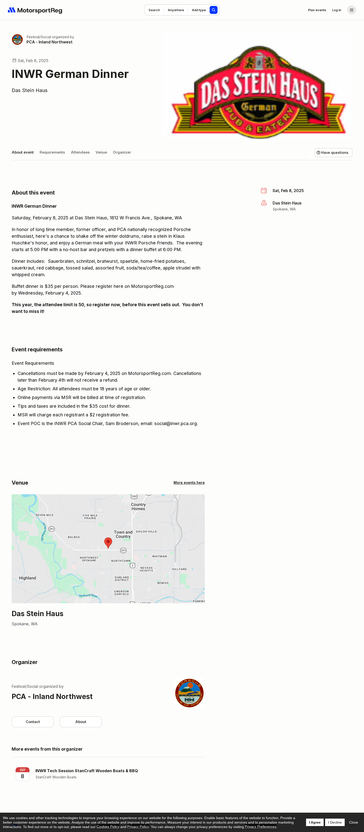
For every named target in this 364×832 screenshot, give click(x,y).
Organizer (122, 152)
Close (353, 822)
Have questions (334, 152)
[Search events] (214, 10)
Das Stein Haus (30, 90)
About (80, 721)
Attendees (80, 152)
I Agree (315, 822)
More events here (189, 482)
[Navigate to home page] (35, 10)
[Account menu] (351, 9)
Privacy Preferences (260, 827)
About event (23, 152)
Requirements (52, 152)
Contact (33, 721)
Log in (336, 10)
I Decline (335, 822)
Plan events (317, 10)
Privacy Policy (138, 827)
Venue (101, 152)
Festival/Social (38, 36)
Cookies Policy (108, 827)
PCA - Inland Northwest (49, 41)
